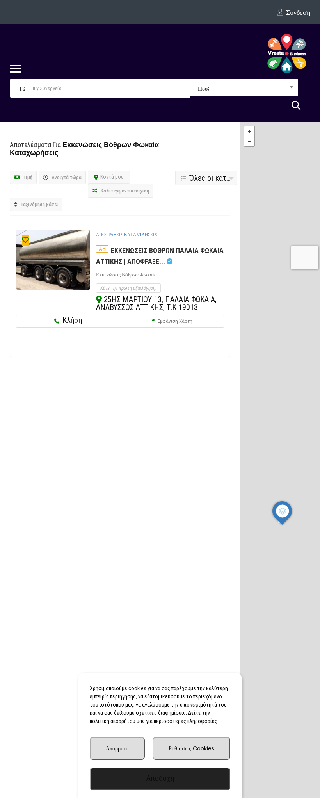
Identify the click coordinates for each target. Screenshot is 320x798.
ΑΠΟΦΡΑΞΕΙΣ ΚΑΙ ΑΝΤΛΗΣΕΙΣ (126, 235)
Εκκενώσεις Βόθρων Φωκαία (126, 274)
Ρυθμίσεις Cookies (191, 748)
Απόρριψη (117, 748)
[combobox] (244, 88)
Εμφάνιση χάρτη (174, 321)
